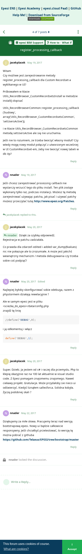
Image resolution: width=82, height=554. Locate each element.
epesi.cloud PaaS (55, 8)
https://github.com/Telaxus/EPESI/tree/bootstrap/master (41, 439)
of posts (39, 32)
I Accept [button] (72, 547)
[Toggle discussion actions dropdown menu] (78, 32)
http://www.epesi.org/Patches (54, 201)
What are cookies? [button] (16, 549)
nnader (12, 235)
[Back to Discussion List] (4, 32)
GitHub (76, 8)
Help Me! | (20, 15)
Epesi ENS (8, 8)
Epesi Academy (29, 8)
